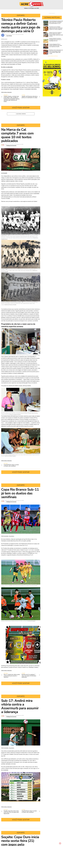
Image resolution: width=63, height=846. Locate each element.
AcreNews (9, 35)
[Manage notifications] (60, 843)
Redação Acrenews (11, 145)
